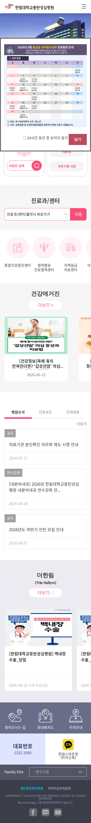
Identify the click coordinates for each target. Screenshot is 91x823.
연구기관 (42, 772)
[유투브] (58, 812)
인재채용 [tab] (73, 412)
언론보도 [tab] (45, 412)
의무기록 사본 (67, 166)
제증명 (67, 151)
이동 (78, 214)
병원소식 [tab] (18, 412)
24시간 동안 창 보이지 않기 (48, 138)
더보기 (82, 424)
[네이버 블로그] (45, 812)
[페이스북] (33, 812)
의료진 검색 (16, 165)
